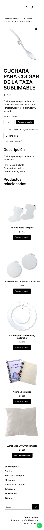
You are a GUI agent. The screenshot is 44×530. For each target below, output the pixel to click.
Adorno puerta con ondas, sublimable (22, 336)
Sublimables (14, 18)
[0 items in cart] (27, 7)
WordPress (29, 520)
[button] (36, 29)
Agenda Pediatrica (22, 392)
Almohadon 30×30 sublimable (22, 446)
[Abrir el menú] (37, 7)
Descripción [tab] (12, 136)
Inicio (6, 18)
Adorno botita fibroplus (22, 227)
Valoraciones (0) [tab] (14, 141)
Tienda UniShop (31, 517)
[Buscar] (35, 507)
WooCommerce (31, 523)
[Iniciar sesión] (32, 7)
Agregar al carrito (25, 122)
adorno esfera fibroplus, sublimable (22, 281)
